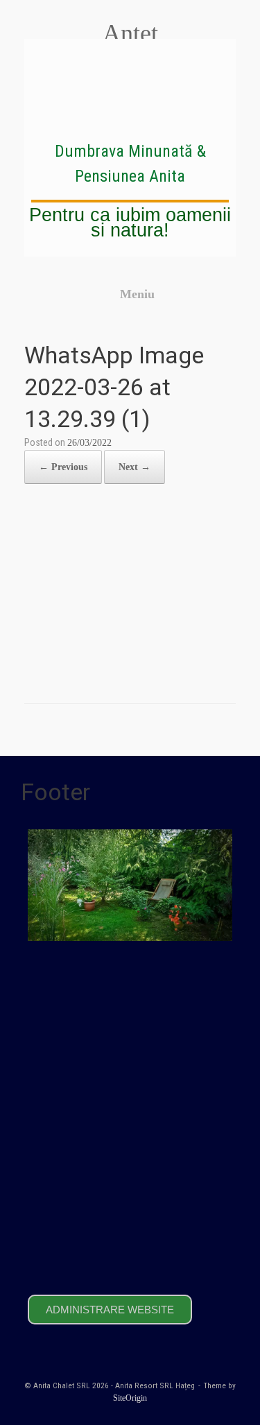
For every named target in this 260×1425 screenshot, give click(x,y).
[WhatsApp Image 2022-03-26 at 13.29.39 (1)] (130, 666)
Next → (134, 467)
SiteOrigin (130, 1398)
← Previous (63, 467)
